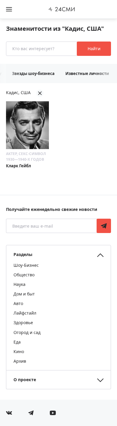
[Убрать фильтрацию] (40, 93)
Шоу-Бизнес (26, 265)
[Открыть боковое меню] (9, 9)
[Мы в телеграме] (31, 413)
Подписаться (104, 226)
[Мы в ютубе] (53, 413)
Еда (17, 342)
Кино (19, 351)
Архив (20, 361)
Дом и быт (24, 294)
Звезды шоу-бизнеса (33, 73)
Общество (24, 275)
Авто (18, 303)
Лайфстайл (25, 313)
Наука (20, 284)
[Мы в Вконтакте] (9, 413)
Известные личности (87, 73)
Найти (94, 48)
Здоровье (23, 322)
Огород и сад (27, 332)
